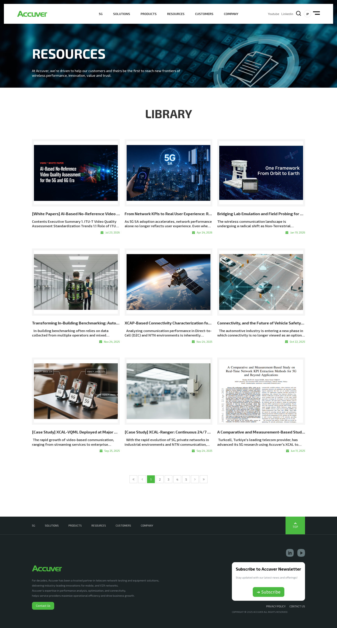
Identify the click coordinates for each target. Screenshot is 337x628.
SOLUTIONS (121, 14)
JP (307, 14)
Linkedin (287, 14)
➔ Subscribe (268, 592)
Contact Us (43, 606)
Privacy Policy (276, 606)
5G (101, 14)
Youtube (273, 14)
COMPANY (231, 14)
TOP (295, 527)
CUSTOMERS (204, 14)
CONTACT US (297, 606)
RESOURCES (175, 14)
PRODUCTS (149, 14)
